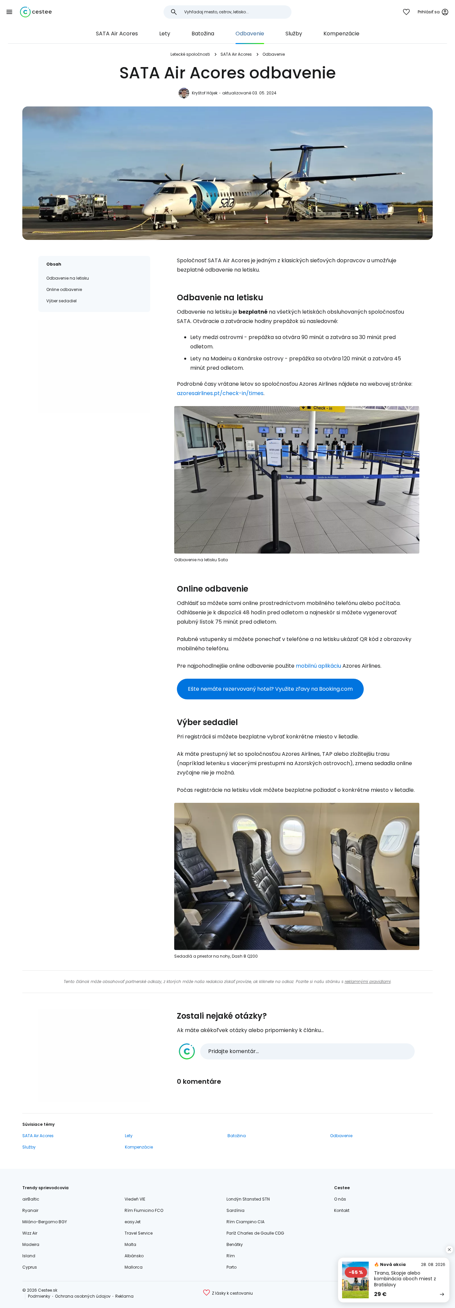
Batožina (203, 33)
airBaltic (30, 1199)
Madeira (30, 1244)
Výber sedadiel (61, 301)
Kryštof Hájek (205, 93)
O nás (340, 1199)
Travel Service (139, 1233)
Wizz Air (29, 1233)
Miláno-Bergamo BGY (44, 1222)
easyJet (133, 1222)
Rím (231, 1256)
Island (28, 1256)
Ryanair (30, 1210)
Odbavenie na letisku (67, 278)
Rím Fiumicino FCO (144, 1210)
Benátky (235, 1244)
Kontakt (341, 1210)
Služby (293, 33)
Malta (130, 1244)
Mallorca (134, 1267)
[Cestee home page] (36, 12)
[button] (9, 12)
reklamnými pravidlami (368, 981)
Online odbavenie (64, 289)
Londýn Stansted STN (248, 1199)
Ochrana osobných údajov (83, 1296)
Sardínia (235, 1210)
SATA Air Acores (117, 33)
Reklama (124, 1296)
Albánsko (134, 1256)
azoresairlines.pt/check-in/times (220, 393)
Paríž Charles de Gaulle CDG (255, 1233)
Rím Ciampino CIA (245, 1222)
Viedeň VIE (135, 1199)
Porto (231, 1267)
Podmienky (39, 1296)
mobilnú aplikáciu (318, 666)
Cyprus (29, 1267)
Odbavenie (249, 33)
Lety (164, 33)
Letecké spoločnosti (190, 54)
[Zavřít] (449, 1250)
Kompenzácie (341, 33)
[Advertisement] (94, 366)
